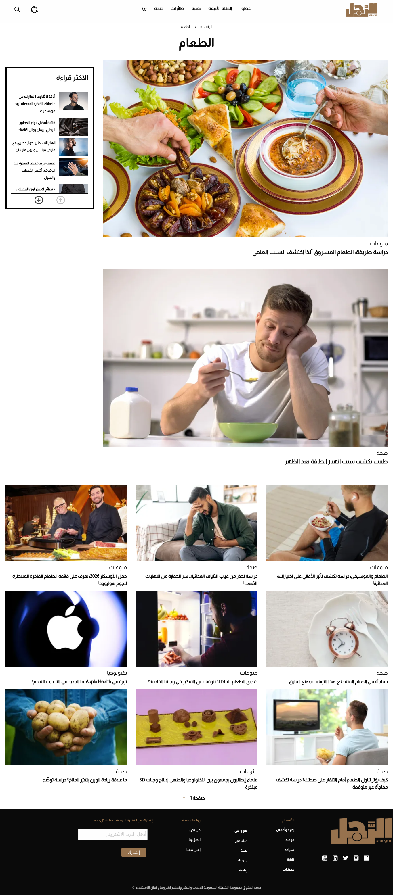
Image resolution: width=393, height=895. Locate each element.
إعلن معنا (193, 850)
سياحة (289, 850)
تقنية (196, 8)
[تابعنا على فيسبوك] (366, 858)
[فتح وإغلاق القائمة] (384, 10)
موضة (289, 840)
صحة (158, 8)
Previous (60, 200)
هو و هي (240, 831)
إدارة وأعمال (285, 830)
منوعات (379, 244)
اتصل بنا (194, 840)
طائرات (177, 8)
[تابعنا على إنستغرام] (356, 858)
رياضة (243, 870)
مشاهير (241, 841)
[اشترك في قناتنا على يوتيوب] (324, 858)
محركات (288, 869)
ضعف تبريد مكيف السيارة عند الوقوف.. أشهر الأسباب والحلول (34, 170)
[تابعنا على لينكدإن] (335, 858)
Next (38, 200)
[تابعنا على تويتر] (345, 858)
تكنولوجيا (117, 673)
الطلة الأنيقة (220, 8)
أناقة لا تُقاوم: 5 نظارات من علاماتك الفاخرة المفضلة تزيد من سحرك (35, 104)
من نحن (194, 830)
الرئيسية (206, 27)
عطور (245, 8)
